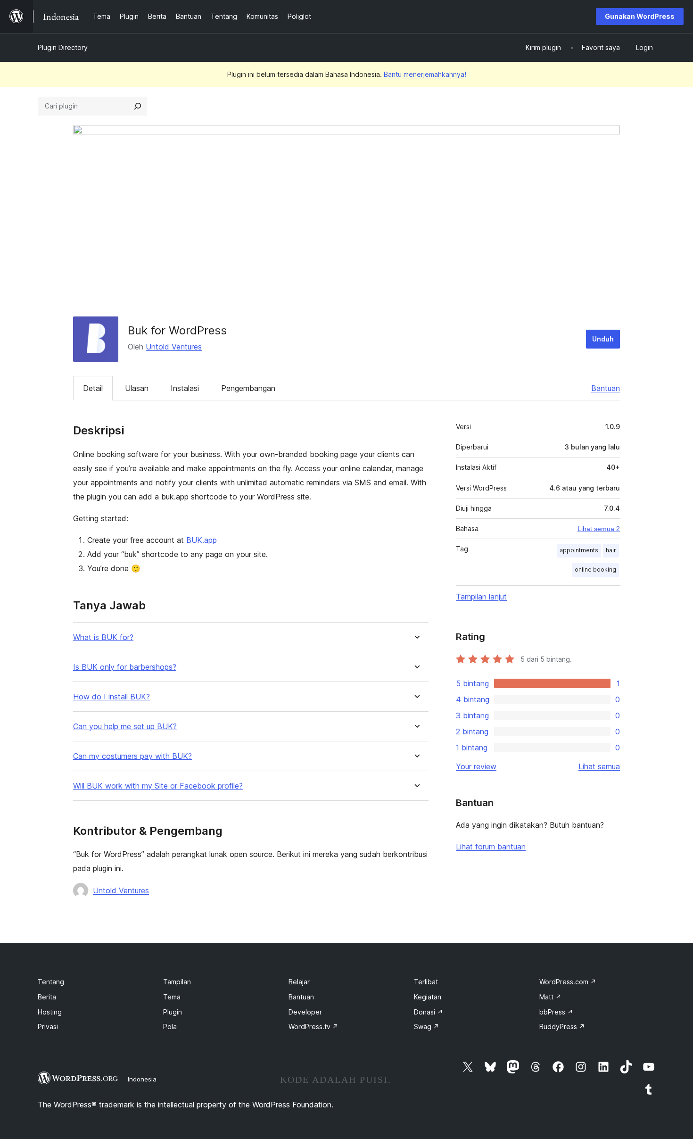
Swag (426, 1027)
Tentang (51, 982)
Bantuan (605, 388)
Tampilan (177, 982)
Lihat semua (599, 766)
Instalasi (185, 388)
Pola (170, 1027)
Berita (47, 997)
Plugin (172, 1012)
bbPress (556, 1012)
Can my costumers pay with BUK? (132, 756)
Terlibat (426, 982)
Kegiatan (427, 997)
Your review (476, 766)
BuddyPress (562, 1027)
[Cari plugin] (137, 106)
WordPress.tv (313, 1027)
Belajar (299, 982)
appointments (579, 550)
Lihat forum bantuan (491, 846)
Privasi (48, 1027)
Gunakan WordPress (640, 16)
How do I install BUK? (111, 696)
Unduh (603, 339)
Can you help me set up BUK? (125, 726)
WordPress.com (567, 982)
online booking (595, 569)
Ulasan (136, 388)
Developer (305, 1012)
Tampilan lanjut (481, 596)
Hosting (50, 1012)
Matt (550, 997)
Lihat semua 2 (599, 528)
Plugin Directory (63, 47)
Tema (172, 997)
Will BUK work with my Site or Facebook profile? (158, 786)
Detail (93, 388)
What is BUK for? (103, 637)
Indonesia (142, 1079)
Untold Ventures (174, 346)
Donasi (428, 1012)
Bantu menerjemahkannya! (425, 74)
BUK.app (201, 540)
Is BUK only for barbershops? (124, 667)
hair (611, 550)
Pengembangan (248, 388)
